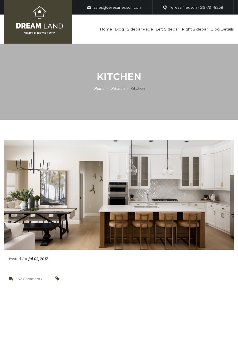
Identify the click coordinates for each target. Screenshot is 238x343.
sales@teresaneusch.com (117, 7)
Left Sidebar (167, 29)
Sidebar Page (140, 29)
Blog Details (222, 29)
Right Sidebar (195, 29)
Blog (119, 29)
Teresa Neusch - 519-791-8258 (195, 7)
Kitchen (118, 88)
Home (106, 29)
